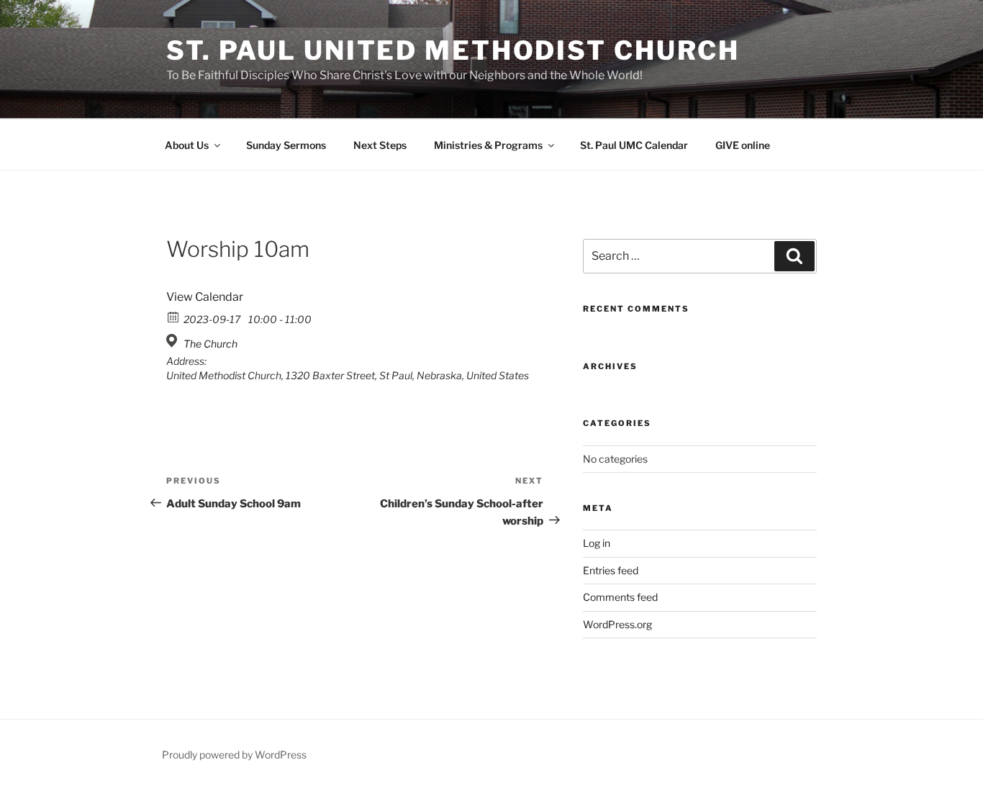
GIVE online (742, 145)
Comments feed (620, 597)
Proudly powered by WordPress (234, 754)
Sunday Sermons (286, 145)
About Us (187, 145)
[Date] (173, 316)
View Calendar (204, 297)
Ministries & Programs (488, 145)
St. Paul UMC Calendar (634, 145)
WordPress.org (617, 624)
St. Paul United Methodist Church (453, 50)
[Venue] (173, 341)
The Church (210, 344)
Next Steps (380, 145)
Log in (596, 543)
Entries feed (610, 570)
